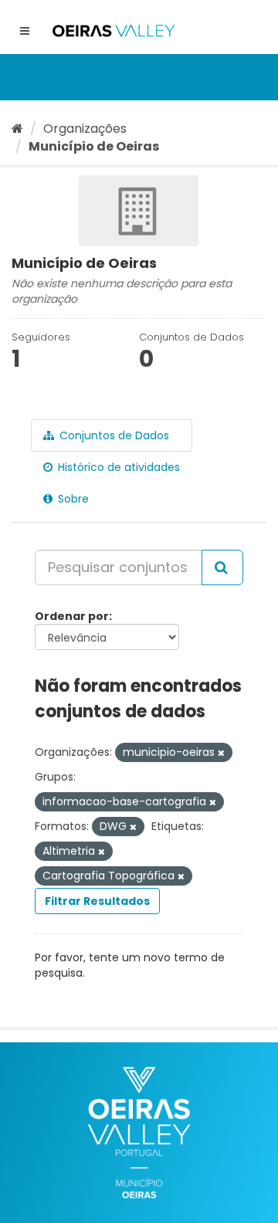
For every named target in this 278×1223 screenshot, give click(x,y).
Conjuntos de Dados (112, 435)
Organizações (85, 128)
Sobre (72, 498)
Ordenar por (72, 616)
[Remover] (221, 753)
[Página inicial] (17, 128)
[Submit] (222, 567)
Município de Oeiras (94, 146)
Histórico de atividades (117, 467)
